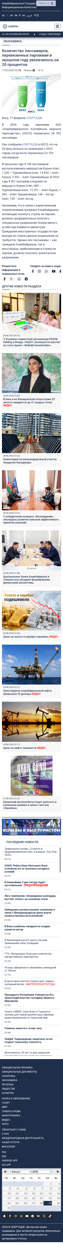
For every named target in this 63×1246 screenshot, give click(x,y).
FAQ (4, 1152)
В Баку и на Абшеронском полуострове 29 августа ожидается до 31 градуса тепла (29, 402)
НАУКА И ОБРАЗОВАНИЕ (16, 1098)
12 (25, 1193)
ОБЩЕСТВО (8, 1088)
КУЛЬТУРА (8, 1093)
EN (11, 15)
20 (33, 1198)
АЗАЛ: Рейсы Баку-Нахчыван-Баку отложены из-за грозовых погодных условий (27, 868)
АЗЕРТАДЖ (34, 118)
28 (41, 1203)
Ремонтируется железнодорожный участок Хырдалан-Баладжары (30, 461)
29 (50, 1203)
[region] (33, 951)
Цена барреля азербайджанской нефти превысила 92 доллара (27, 692)
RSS (4, 1156)
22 (50, 1198)
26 (25, 1203)
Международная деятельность (23, 1138)
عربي (29, 15)
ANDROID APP (9, 1160)
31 (9, 1208)
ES (23, 15)
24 (9, 1203)
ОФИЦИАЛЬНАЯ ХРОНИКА (17, 1067)
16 (58, 1193)
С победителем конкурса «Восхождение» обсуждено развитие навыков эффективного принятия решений (31, 519)
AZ (3, 15)
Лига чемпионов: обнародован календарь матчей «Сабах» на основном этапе (30, 897)
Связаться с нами (14, 1129)
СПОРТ (6, 1102)
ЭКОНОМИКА (12, 41)
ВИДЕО (6, 1119)
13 (33, 1193)
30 (58, 1203)
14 (41, 1193)
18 (17, 1198)
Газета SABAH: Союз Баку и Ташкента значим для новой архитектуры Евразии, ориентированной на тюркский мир (29, 1014)
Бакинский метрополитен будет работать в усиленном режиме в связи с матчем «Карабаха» (29, 805)
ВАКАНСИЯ (8, 1146)
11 (17, 1193)
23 (58, 1198)
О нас (5, 1133)
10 (9, 1193)
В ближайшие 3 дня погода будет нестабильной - (26, 884)
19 (25, 1198)
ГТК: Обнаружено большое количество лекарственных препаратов (28, 955)
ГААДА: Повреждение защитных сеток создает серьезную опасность (28, 1040)
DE (16, 15)
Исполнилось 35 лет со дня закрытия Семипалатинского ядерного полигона (28, 1054)
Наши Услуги (10, 1142)
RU (7, 15)
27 (33, 1203)
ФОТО (5, 1124)
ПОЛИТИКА (8, 1076)
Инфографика (11, 1115)
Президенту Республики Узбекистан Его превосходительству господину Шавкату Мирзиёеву (29, 997)
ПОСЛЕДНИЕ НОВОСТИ (22, 842)
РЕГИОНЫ (7, 1084)
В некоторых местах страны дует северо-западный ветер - (30, 983)
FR (20, 15)
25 (17, 1203)
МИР (4, 1107)
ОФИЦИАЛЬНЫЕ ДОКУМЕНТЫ (19, 1071)
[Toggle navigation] (56, 26)
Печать (28, 70)
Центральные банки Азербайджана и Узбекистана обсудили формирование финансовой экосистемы (26, 579)
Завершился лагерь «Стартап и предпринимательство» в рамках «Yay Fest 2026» (31, 851)
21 (41, 1198)
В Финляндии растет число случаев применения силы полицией (26, 942)
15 (50, 1193)
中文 (36, 15)
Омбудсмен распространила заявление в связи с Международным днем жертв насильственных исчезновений (30, 912)
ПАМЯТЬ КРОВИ (11, 1111)
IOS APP (6, 1164)
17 (9, 1198)
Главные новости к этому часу (23, 1028)
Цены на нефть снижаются (24, 747)
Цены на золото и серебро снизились (30, 636)
